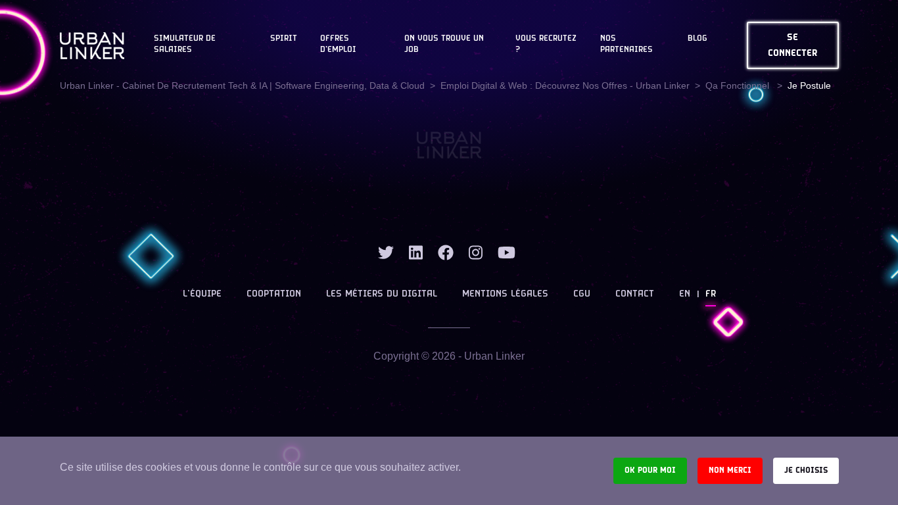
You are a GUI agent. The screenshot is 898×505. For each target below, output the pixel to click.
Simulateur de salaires (185, 44)
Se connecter (793, 46)
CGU (581, 294)
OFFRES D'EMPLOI (338, 44)
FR (710, 294)
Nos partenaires (626, 44)
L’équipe (202, 294)
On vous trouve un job (444, 44)
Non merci (730, 470)
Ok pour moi (650, 470)
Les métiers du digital (381, 294)
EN (684, 294)
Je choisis (806, 470)
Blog (697, 39)
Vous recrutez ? (546, 44)
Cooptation (274, 294)
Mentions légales (505, 294)
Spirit (283, 39)
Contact (634, 294)
